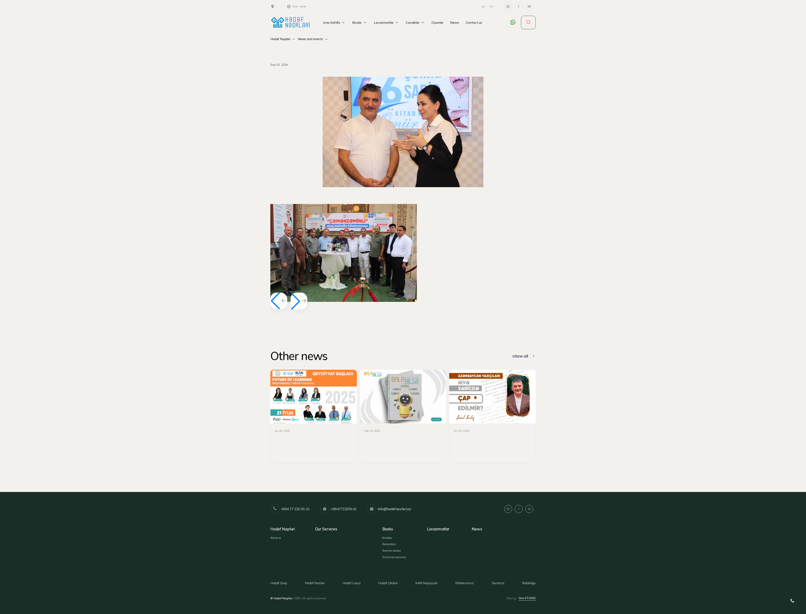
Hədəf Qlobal (387, 583)
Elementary (389, 544)
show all (520, 356)
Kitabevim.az (464, 583)
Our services (326, 529)
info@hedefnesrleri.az (394, 509)
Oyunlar (437, 22)
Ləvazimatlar (384, 22)
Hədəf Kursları (315, 583)
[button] (298, 301)
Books (357, 22)
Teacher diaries (391, 550)
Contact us (474, 22)
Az (483, 6)
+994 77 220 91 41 (295, 509)
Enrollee (387, 537)
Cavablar (412, 22)
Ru (491, 6)
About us (275, 537)
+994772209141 (343, 509)
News (454, 22)
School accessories (394, 557)
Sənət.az (498, 583)
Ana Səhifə (331, 22)
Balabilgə (529, 583)
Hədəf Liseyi (352, 583)
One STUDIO (527, 598)
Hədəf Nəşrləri (280, 39)
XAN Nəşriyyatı (426, 583)
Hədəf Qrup (278, 583)
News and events (310, 39)
